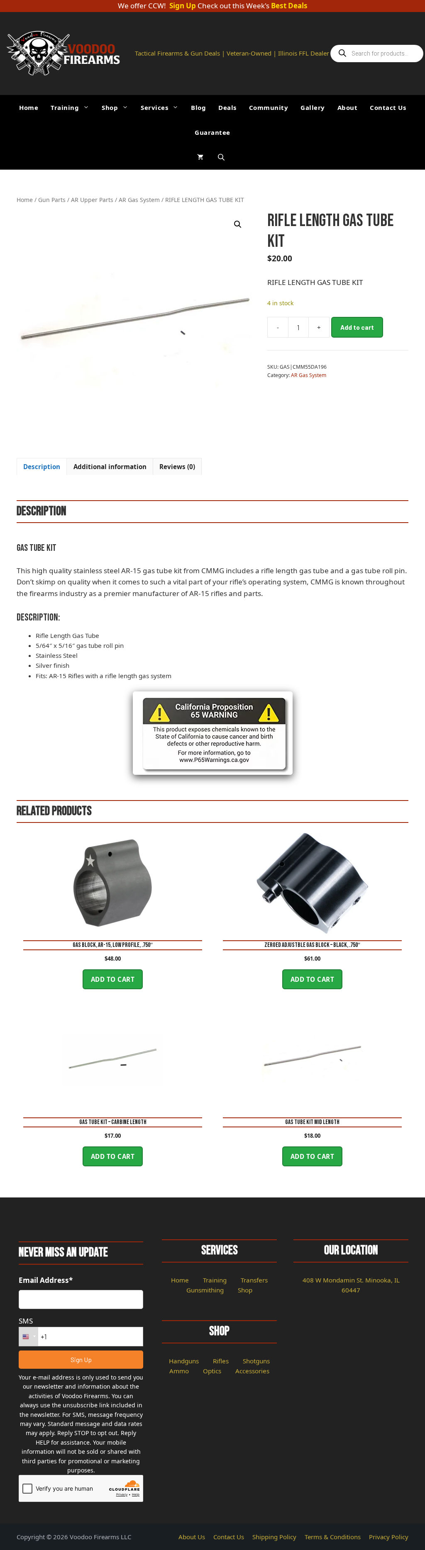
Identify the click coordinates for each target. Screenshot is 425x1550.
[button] (237, 224)
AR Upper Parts (92, 200)
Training (65, 107)
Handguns (184, 1361)
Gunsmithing (205, 1290)
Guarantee (212, 132)
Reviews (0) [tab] (177, 466)
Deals (227, 107)
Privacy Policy (388, 1537)
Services (154, 107)
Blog (198, 107)
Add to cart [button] (113, 979)
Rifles (221, 1361)
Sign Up (182, 6)
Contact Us (388, 107)
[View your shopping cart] (200, 157)
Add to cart (357, 327)
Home (28, 107)
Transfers (254, 1280)
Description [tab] (41, 466)
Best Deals (289, 6)
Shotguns (256, 1361)
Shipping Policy (274, 1537)
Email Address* (46, 1280)
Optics (212, 1371)
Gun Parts (52, 200)
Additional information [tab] (110, 466)
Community (268, 107)
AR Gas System (139, 200)
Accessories (252, 1371)
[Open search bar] (222, 157)
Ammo (179, 1371)
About (347, 107)
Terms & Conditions (333, 1537)
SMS (26, 1321)
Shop (110, 107)
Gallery (312, 107)
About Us (191, 1537)
